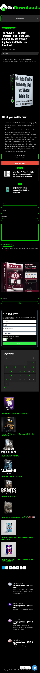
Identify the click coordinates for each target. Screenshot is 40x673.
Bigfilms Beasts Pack (8, 497)
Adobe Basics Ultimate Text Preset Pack (14, 413)
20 (20, 375)
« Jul (5, 387)
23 (33, 375)
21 (24, 375)
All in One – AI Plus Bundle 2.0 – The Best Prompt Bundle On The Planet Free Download (24, 174)
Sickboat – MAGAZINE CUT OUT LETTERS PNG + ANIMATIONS (17, 538)
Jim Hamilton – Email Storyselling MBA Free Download (21, 190)
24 (6, 380)
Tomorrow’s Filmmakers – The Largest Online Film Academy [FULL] (17, 434)
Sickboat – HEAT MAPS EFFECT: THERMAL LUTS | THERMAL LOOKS (17, 560)
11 (11, 371)
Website (4, 216)
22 (29, 375)
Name (3, 204)
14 (24, 371)
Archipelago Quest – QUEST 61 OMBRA (23, 586)
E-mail (4, 210)
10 (6, 371)
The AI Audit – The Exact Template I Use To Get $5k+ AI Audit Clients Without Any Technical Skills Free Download (15, 39)
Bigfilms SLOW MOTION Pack (10, 456)
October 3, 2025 (7, 49)
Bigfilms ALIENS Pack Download (11, 476)
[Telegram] (34, 668)
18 (11, 375)
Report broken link (20, 163)
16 (33, 371)
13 (20, 371)
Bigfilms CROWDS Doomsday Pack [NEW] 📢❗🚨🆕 (18, 517)
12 (15, 371)
